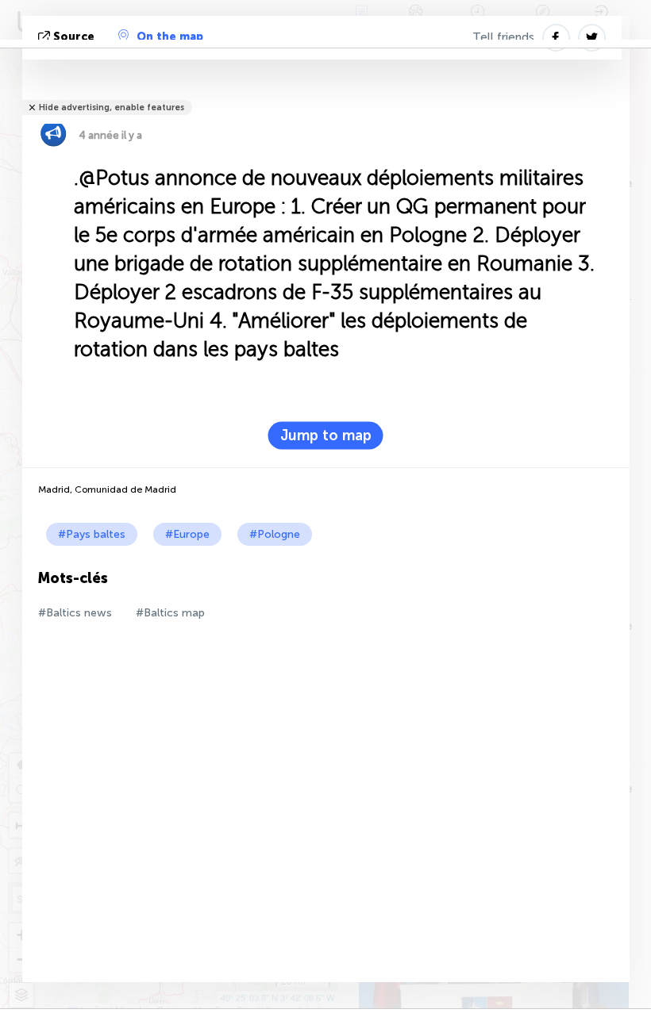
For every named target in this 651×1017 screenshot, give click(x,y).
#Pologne (274, 534)
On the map (170, 37)
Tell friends (503, 37)
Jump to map (326, 435)
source (73, 37)
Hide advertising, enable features (111, 107)
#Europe (187, 534)
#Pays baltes (91, 534)
